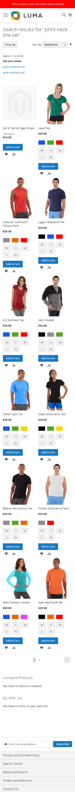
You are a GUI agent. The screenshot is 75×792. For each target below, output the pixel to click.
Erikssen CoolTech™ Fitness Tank (15, 224)
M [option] (60, 150)
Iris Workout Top (13, 320)
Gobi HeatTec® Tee (50, 602)
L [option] (42, 157)
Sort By (36, 44)
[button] (6, 154)
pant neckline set (14, 67)
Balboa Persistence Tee (17, 508)
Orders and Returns (17, 780)
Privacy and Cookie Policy (21, 755)
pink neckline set (14, 72)
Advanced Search (15, 772)
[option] (41, 142)
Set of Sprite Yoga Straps (18, 128)
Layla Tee (44, 128)
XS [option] (42, 150)
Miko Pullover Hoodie (16, 602)
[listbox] (55, 143)
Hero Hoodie (46, 320)
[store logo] (27, 15)
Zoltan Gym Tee (13, 414)
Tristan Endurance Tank (53, 508)
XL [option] (51, 157)
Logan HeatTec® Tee (51, 222)
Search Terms (13, 764)
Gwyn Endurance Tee (51, 414)
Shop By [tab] (10, 44)
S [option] (51, 150)
